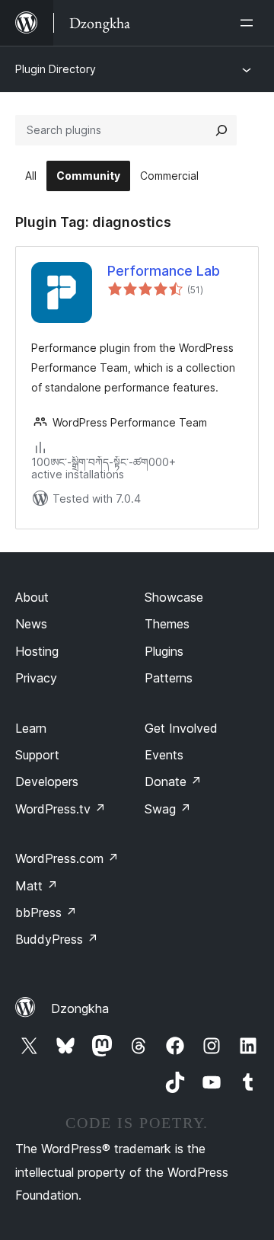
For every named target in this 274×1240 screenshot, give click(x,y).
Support (37, 754)
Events (164, 754)
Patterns (169, 678)
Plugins (164, 651)
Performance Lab (163, 271)
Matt (36, 885)
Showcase (174, 597)
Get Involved (181, 728)
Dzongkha (80, 1008)
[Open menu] (249, 23)
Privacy (36, 678)
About (32, 597)
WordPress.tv (60, 809)
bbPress (46, 912)
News (31, 623)
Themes (167, 623)
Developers (46, 781)
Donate (173, 781)
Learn (30, 728)
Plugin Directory (55, 68)
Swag (168, 809)
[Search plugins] (221, 130)
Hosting (37, 651)
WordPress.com (67, 858)
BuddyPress (56, 939)
